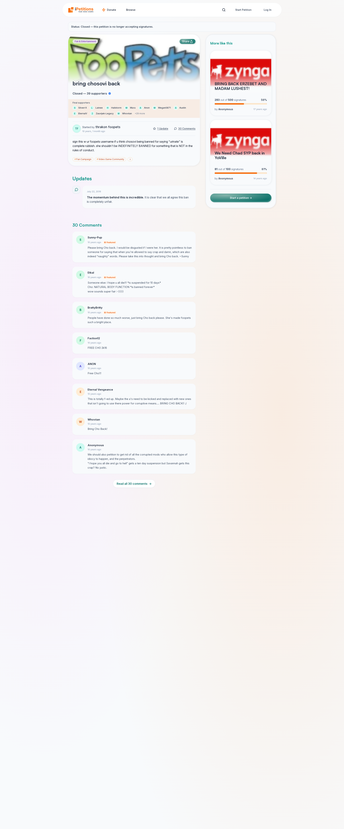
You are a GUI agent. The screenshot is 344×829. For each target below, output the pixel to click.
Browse (130, 9)
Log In (267, 9)
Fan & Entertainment (85, 41)
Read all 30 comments (134, 483)
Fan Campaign (83, 159)
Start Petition (243, 9)
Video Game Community (110, 159)
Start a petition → (241, 197)
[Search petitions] (223, 10)
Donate (111, 9)
